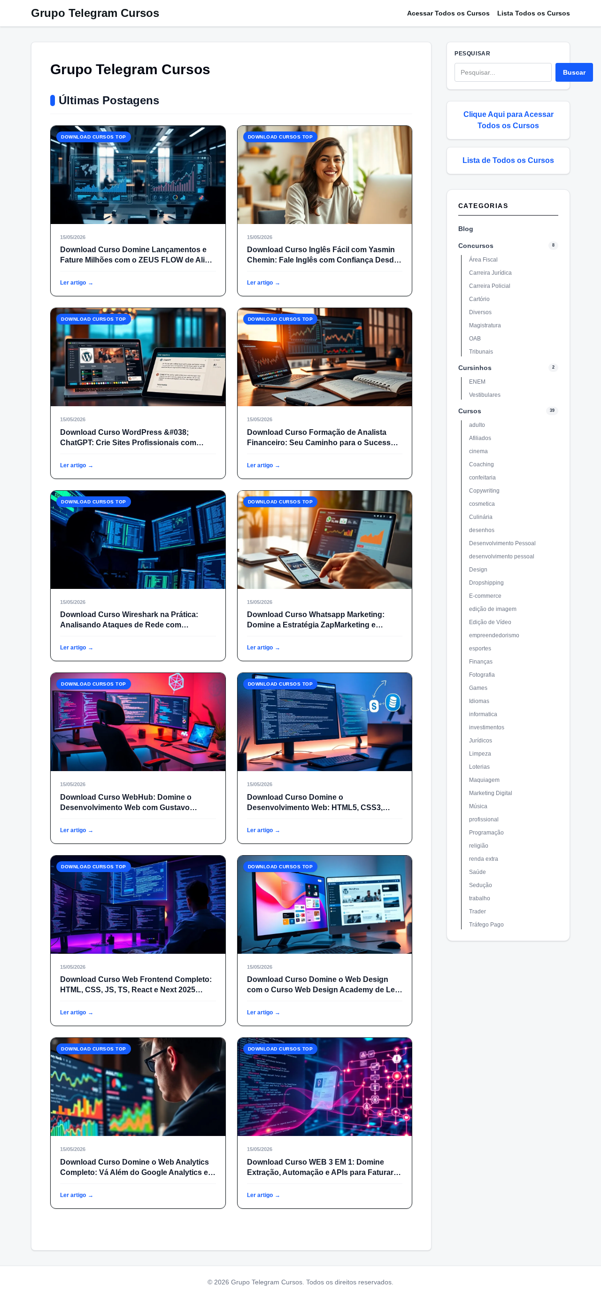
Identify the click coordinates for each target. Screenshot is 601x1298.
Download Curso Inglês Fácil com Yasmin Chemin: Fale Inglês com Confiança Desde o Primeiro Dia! (322, 260)
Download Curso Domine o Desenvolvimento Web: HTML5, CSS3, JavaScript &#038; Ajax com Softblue (315, 807)
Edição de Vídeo (490, 622)
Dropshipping (486, 582)
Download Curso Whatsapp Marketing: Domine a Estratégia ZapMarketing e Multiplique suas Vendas (316, 624)
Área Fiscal (483, 259)
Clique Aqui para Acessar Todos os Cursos (508, 120)
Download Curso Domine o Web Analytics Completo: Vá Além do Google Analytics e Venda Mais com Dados (134, 1172)
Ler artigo (76, 282)
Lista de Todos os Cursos (508, 160)
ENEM (477, 382)
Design (478, 569)
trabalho (479, 898)
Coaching (481, 464)
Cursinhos (475, 367)
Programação (486, 832)
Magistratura (485, 325)
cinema (478, 451)
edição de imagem (492, 609)
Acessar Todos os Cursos (448, 13)
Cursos (469, 411)
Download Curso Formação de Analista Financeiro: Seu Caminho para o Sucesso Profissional (321, 442)
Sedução (480, 885)
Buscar (574, 72)
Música (478, 806)
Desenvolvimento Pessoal (502, 543)
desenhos (481, 530)
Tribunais (481, 351)
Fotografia (482, 675)
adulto (477, 425)
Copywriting (484, 490)
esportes (480, 648)
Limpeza (480, 753)
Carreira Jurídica (490, 273)
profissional (484, 819)
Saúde (477, 872)
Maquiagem (484, 780)
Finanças (481, 661)
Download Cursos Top (93, 136)
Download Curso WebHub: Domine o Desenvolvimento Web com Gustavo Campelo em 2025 (126, 807)
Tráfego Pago (486, 924)
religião (478, 845)
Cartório (479, 299)
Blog (465, 228)
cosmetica (482, 504)
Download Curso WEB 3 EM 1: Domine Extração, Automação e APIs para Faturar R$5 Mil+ (320, 1172)
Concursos (475, 245)
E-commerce (485, 596)
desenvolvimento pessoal (501, 556)
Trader (477, 911)
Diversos (480, 312)
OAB (475, 338)
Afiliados (480, 438)
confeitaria (482, 477)
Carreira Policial (489, 286)
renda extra (483, 859)
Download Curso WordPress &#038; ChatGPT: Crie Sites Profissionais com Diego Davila (128, 442)
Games (478, 688)
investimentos (486, 727)
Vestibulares (485, 395)
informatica (483, 714)
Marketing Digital (490, 793)
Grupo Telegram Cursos (95, 13)
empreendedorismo (494, 635)
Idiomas (479, 701)
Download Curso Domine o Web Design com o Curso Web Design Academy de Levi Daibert (324, 989)
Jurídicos (480, 740)
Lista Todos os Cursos (533, 13)
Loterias (479, 767)
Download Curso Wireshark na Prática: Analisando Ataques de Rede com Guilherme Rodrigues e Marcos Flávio (129, 624)
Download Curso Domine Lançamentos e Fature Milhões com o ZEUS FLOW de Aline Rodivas (137, 260)
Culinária (481, 517)
